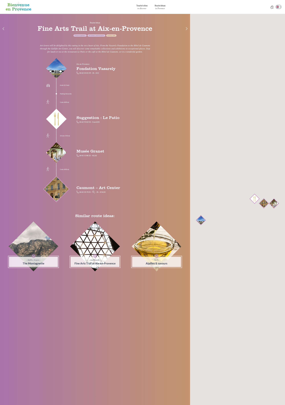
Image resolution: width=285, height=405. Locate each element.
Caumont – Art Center (98, 187)
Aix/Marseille (111, 35)
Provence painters (80, 35)
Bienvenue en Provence (18, 7)
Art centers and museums (96, 35)
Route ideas (95, 22)
